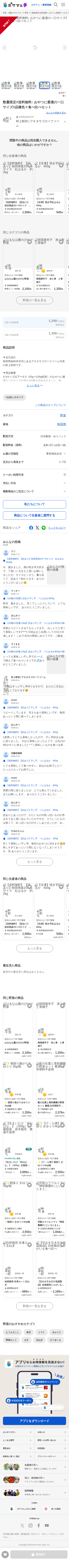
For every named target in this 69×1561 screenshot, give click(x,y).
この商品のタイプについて (50, 405)
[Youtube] (47, 1525)
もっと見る (34, 861)
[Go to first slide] (64, 48)
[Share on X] (37, 528)
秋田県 (61, 424)
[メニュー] (63, 5)
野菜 (26, 13)
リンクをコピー (57, 527)
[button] (34, 122)
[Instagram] (30, 1525)
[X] (22, 1525)
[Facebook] (39, 1525)
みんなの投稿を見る (56, 113)
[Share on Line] (43, 528)
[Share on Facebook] (31, 528)
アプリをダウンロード (34, 1420)
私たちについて (34, 504)
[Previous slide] (5, 48)
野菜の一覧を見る (34, 300)
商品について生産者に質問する (34, 515)
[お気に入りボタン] (29, 165)
